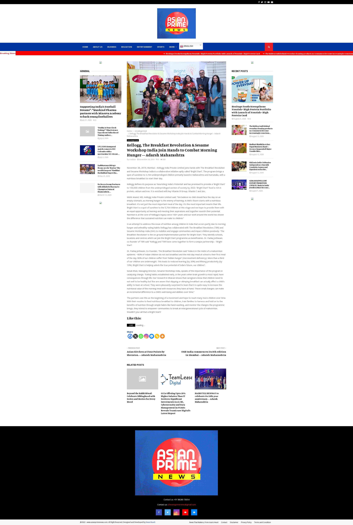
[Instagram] (146, 336)
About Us (97, 47)
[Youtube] (185, 512)
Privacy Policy (246, 522)
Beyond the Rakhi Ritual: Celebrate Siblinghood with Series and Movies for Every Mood (141, 397)
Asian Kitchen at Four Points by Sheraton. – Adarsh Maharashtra (146, 353)
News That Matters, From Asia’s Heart (203, 522)
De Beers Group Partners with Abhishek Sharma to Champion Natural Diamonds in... (109, 188)
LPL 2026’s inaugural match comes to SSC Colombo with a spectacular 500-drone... (109, 150)
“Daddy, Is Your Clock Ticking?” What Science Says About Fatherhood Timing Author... (108, 131)
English (188, 46)
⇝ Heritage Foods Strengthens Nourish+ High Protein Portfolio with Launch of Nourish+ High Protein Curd (183, 53)
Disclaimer (234, 522)
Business (111, 47)
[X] (135, 336)
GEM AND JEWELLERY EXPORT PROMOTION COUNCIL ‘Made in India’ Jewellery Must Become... (259, 184)
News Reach (150, 522)
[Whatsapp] (140, 336)
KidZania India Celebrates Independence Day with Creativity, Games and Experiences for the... (260, 165)
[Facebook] (130, 336)
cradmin (132, 159)
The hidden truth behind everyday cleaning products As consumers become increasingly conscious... (261, 129)
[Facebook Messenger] (151, 336)
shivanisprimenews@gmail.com (182, 504)
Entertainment (144, 47)
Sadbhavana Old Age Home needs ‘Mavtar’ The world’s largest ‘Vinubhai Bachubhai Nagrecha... (109, 169)
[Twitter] (168, 512)
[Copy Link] (157, 336)
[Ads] (101, 62)
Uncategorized (133, 140)
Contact (224, 522)
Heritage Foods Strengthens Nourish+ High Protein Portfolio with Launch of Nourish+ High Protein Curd (251, 111)
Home (85, 47)
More (172, 47)
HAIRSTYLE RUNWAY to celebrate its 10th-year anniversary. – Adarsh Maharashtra (207, 397)
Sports (160, 47)
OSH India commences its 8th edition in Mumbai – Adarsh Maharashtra (203, 353)
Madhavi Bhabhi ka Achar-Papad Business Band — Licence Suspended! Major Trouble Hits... (260, 147)
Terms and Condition (262, 522)
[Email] (194, 512)
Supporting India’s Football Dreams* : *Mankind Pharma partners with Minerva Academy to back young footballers (100, 111)
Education (126, 47)
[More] (162, 336)
